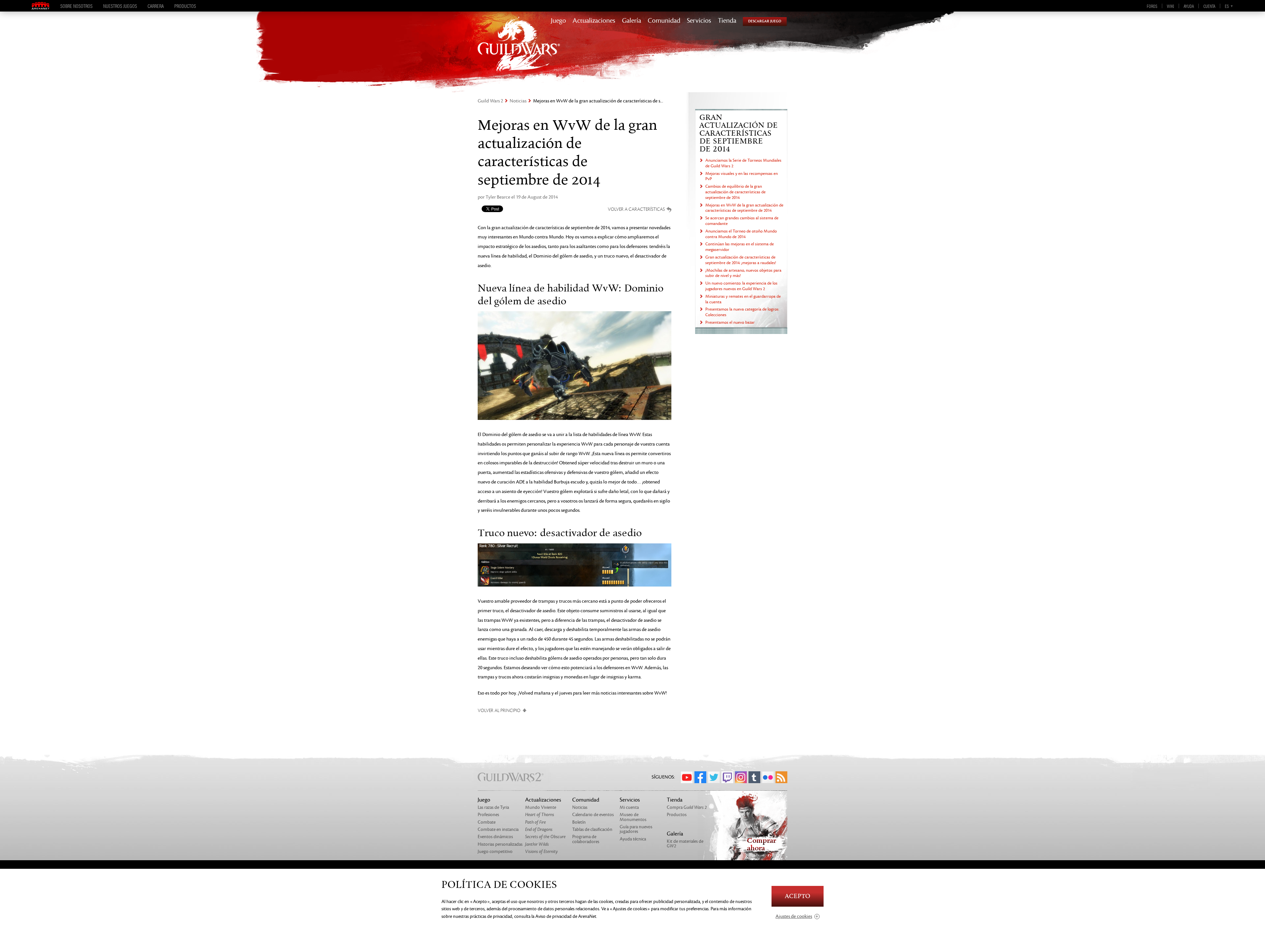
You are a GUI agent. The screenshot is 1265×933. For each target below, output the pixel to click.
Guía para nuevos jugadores (636, 829)
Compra (687, 807)
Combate (486, 822)
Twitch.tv (727, 777)
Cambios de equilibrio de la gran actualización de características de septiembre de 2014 (735, 192)
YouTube (687, 777)
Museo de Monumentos (633, 817)
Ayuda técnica (633, 839)
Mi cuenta (629, 807)
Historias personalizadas (500, 844)
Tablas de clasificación (592, 829)
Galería (631, 21)
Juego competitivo (495, 851)
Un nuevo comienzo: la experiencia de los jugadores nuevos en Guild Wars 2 (741, 286)
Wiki (1170, 6)
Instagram (741, 777)
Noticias (518, 101)
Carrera (156, 6)
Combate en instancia (498, 829)
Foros (1152, 6)
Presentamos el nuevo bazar (730, 322)
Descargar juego (764, 21)
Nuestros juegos (120, 6)
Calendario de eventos (593, 814)
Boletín (579, 822)
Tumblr (754, 777)
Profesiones (488, 814)
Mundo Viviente (540, 807)
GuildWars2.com (519, 51)
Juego (558, 21)
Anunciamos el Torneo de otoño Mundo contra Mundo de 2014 (741, 234)
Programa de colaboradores (585, 839)
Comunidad (664, 21)
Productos (185, 6)
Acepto (797, 896)
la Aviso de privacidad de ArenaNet (563, 916)
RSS (781, 777)
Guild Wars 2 (490, 101)
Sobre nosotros (76, 6)
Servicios (699, 21)
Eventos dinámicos (495, 836)
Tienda (727, 21)
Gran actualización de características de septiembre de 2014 (738, 133)
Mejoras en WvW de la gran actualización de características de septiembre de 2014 (744, 208)
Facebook (700, 777)
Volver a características (636, 209)
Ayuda (1189, 6)
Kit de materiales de (685, 843)
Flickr (768, 777)
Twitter (714, 777)
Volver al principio (499, 710)
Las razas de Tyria (493, 807)
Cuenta (1209, 6)
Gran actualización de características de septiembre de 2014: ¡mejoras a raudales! (740, 260)
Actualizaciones (594, 21)
